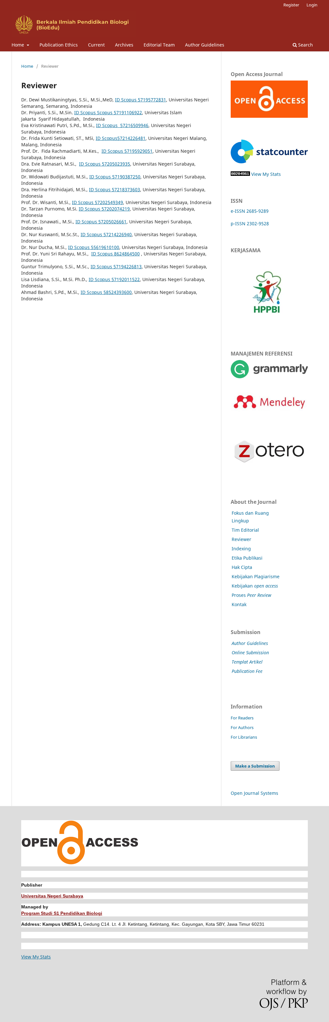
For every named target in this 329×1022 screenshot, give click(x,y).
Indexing (241, 548)
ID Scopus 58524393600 (106, 292)
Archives (124, 45)
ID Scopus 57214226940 (106, 234)
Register (291, 5)
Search (305, 45)
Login (312, 5)
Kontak (239, 604)
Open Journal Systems (254, 793)
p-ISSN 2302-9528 (250, 223)
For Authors (242, 727)
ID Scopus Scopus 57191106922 (108, 112)
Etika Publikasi (247, 558)
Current (96, 45)
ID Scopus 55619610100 (93, 247)
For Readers (242, 718)
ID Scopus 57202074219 (104, 209)
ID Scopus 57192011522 (114, 279)
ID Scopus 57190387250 (114, 177)
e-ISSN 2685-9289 (250, 211)
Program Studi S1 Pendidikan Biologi (61, 913)
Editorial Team (159, 45)
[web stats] (240, 174)
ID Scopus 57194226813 (116, 266)
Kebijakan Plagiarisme (256, 576)
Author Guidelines (204, 45)
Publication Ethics (59, 45)
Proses (251, 595)
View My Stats (266, 174)
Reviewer (241, 539)
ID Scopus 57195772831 (140, 100)
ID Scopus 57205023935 (104, 164)
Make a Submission (255, 766)
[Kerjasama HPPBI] (267, 327)
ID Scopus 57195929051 (127, 151)
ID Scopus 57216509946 (122, 125)
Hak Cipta (242, 567)
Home (18, 45)
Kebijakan (255, 586)
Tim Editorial (245, 530)
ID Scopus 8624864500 (115, 254)
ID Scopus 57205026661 (101, 222)
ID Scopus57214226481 (121, 138)
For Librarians (244, 737)
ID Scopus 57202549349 (97, 202)
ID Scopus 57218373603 (114, 189)
